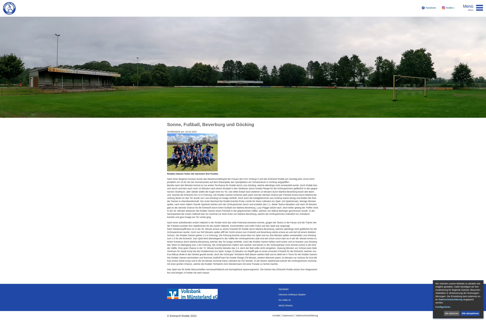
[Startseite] (9, 8)
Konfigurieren (442, 307)
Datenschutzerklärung (451, 299)
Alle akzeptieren (470, 313)
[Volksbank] (192, 298)
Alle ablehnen (452, 313)
